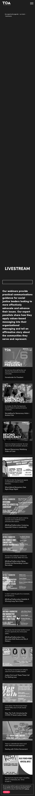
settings (27, 789)
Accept (6, 792)
